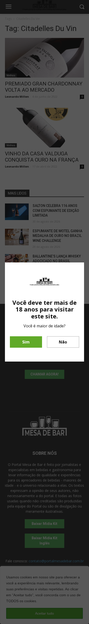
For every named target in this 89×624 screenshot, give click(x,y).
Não (63, 342)
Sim (26, 342)
